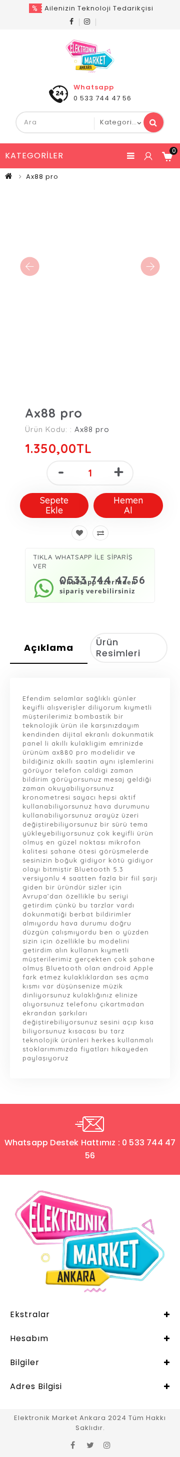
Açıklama (49, 647)
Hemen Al (128, 505)
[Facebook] (72, 21)
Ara (154, 122)
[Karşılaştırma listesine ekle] (100, 532)
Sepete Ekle (54, 505)
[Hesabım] (148, 155)
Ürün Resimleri (118, 647)
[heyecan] (90, 1444)
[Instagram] (87, 21)
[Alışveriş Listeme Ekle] (80, 532)
